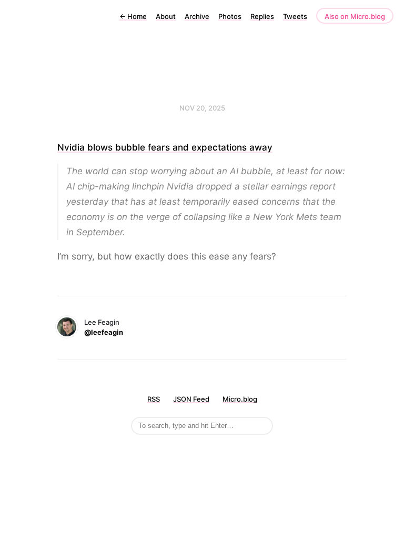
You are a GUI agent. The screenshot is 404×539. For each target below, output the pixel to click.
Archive (197, 16)
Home (133, 16)
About (166, 16)
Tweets (295, 16)
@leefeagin (103, 332)
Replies (262, 16)
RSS (153, 399)
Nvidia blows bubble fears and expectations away (164, 147)
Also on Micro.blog (355, 16)
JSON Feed (191, 399)
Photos (229, 16)
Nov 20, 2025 (202, 108)
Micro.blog (240, 399)
